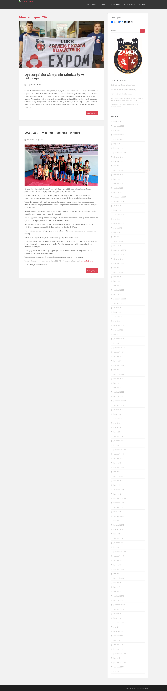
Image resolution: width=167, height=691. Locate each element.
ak (40, 85)
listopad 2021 (118, 343)
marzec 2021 (118, 379)
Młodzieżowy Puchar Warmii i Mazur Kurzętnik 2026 (124, 106)
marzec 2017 (118, 583)
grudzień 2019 (118, 441)
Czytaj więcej (92, 113)
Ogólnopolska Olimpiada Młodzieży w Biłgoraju (54, 76)
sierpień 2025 (118, 157)
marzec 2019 (118, 481)
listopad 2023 (118, 246)
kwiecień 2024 (118, 223)
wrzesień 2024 (118, 201)
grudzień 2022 (118, 290)
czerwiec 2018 (118, 516)
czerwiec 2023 (118, 263)
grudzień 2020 (118, 392)
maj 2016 (116, 627)
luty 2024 (116, 232)
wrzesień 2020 (118, 405)
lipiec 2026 (117, 121)
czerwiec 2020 (118, 418)
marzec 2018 (118, 529)
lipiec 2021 (117, 361)
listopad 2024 (118, 192)
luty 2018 (116, 534)
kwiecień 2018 (118, 525)
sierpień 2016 (118, 614)
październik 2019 (119, 450)
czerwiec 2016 (118, 622)
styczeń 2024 (118, 237)
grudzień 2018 (118, 489)
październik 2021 (119, 348)
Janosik (40, 140)
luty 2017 (116, 587)
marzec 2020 (118, 427)
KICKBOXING (115, 4)
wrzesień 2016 (118, 609)
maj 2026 (116, 130)
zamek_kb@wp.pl (87, 261)
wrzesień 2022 (118, 303)
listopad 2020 (118, 396)
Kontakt (142, 4)
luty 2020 (116, 432)
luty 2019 (116, 485)
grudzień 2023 (118, 241)
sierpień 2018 (118, 507)
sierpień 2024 (118, 206)
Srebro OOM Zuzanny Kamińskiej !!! (124, 85)
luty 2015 (116, 658)
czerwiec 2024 (118, 215)
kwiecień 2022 (118, 325)
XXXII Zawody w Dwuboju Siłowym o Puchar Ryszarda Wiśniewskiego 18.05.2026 (127, 99)
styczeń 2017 (118, 591)
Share (115, 22)
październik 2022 (119, 299)
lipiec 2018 (117, 512)
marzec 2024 (118, 228)
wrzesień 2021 (118, 352)
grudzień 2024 (118, 188)
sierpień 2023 (118, 259)
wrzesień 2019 (118, 454)
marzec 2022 (118, 330)
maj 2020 (116, 423)
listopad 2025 (118, 148)
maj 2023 (116, 268)
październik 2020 (119, 401)
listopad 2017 (118, 547)
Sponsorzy (103, 4)
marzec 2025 (118, 175)
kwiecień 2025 (118, 170)
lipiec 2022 (117, 312)
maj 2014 (116, 671)
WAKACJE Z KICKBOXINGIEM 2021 (52, 133)
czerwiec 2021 (118, 365)
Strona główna (90, 4)
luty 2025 (116, 179)
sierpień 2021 (118, 356)
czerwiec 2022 (118, 316)
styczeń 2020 (118, 436)
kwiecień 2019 (118, 476)
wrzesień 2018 (118, 503)
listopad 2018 (118, 494)
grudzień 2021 (118, 339)
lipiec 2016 (117, 618)
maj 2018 (116, 520)
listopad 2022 (118, 294)
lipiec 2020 (117, 414)
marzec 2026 (118, 139)
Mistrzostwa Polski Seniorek (121, 94)
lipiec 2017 (117, 565)
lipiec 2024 (117, 210)
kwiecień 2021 (118, 374)
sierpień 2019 (118, 458)
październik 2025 (119, 152)
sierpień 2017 (118, 560)
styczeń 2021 (118, 387)
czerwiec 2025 (118, 161)
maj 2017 (116, 574)
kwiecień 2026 (118, 135)
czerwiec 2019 (118, 467)
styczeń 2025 (118, 183)
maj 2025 (116, 166)
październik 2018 (119, 498)
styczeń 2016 (118, 645)
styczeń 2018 (118, 538)
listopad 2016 (118, 600)
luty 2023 (116, 281)
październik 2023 (119, 250)
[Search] (142, 31)
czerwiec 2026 (118, 126)
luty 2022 (116, 334)
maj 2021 (116, 370)
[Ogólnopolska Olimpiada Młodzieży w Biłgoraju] (61, 44)
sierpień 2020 (118, 410)
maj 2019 (116, 472)
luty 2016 (116, 640)
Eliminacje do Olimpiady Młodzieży (123, 89)
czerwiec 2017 (118, 569)
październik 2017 (119, 551)
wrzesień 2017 (118, 556)
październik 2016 (119, 605)
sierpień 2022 (118, 308)
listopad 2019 (118, 445)
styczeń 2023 (118, 285)
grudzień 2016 (118, 596)
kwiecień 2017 (118, 578)
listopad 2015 (118, 649)
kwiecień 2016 (118, 631)
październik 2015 (119, 653)
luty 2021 (116, 383)
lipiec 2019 (117, 463)
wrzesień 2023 (118, 254)
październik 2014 (119, 662)
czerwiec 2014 (118, 667)
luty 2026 (116, 144)
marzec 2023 (118, 277)
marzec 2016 (118, 636)
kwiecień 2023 (118, 272)
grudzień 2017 (118, 543)
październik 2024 (119, 197)
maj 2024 (116, 219)
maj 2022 (116, 321)
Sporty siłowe (129, 4)
